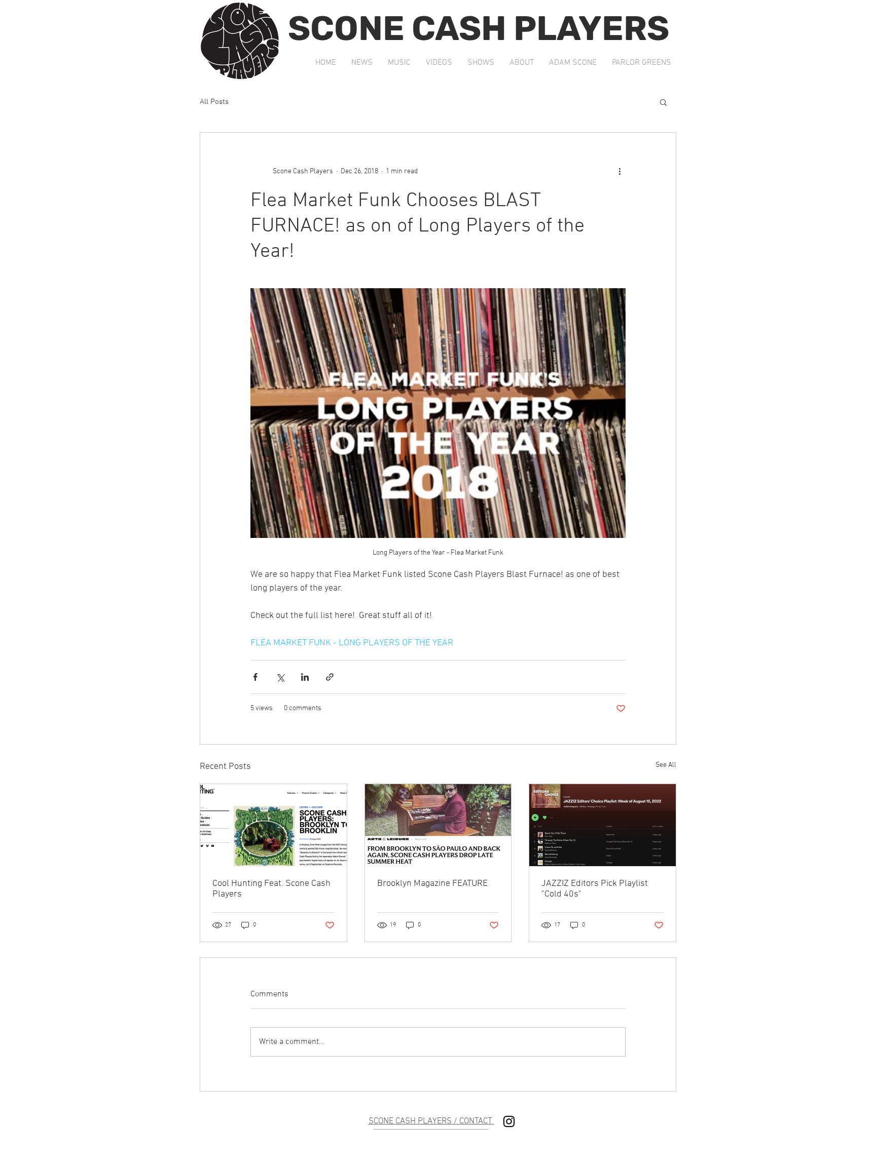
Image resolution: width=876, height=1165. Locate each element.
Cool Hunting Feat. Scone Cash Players (271, 889)
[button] (663, 102)
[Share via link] (330, 677)
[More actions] (619, 171)
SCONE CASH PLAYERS (478, 28)
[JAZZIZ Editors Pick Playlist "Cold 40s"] (602, 825)
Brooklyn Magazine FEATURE (432, 883)
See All (665, 765)
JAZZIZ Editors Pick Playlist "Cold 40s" (594, 889)
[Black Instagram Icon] (509, 1121)
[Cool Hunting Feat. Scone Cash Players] (273, 825)
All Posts (214, 101)
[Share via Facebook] (255, 677)
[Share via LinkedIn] (305, 677)
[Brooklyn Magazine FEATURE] (438, 825)
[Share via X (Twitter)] (280, 677)
